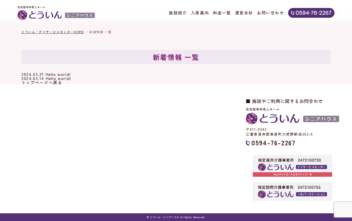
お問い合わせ (270, 13)
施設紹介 (178, 13)
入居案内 (200, 13)
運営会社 (244, 13)
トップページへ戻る (41, 82)
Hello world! (58, 74)
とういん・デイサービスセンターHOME (52, 32)
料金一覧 (222, 13)
